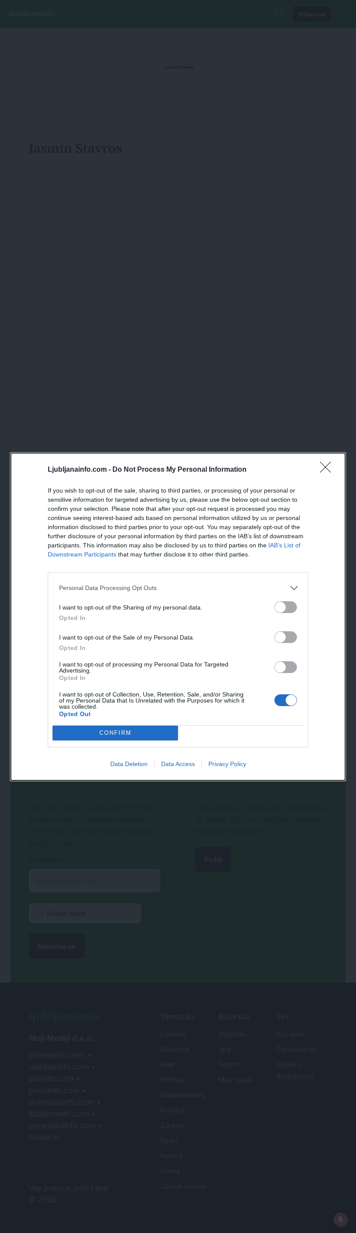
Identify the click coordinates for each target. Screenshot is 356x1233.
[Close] (328, 470)
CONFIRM (115, 733)
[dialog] (178, 616)
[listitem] (178, 588)
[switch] (285, 607)
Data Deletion (129, 763)
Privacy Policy (227, 763)
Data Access (178, 763)
